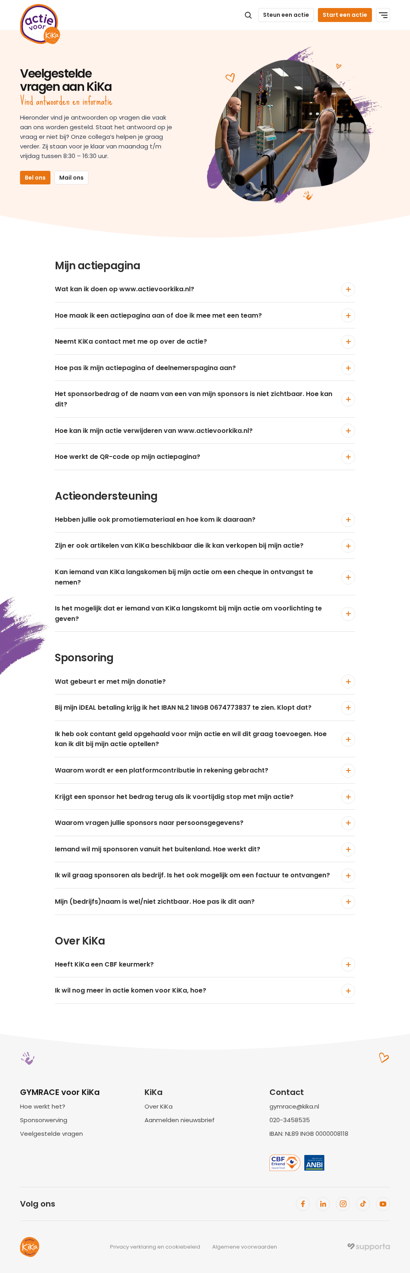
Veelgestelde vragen (51, 1133)
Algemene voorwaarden (244, 1247)
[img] (369, 1247)
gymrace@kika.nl (294, 1106)
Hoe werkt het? (42, 1106)
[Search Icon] (248, 15)
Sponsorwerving (43, 1120)
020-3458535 (289, 1120)
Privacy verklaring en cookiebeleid (155, 1247)
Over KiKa (159, 1106)
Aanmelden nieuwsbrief (180, 1120)
